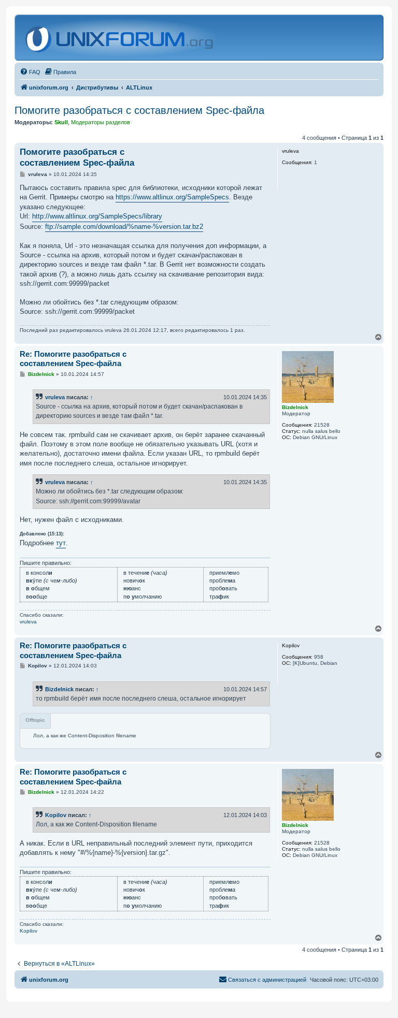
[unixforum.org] (120, 37)
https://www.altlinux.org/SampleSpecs (172, 197)
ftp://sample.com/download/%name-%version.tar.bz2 (124, 226)
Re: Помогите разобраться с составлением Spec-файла (73, 359)
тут (61, 543)
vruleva (55, 397)
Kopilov (55, 815)
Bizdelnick (59, 689)
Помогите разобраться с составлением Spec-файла (139, 110)
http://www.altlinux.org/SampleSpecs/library (97, 216)
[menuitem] (30, 72)
